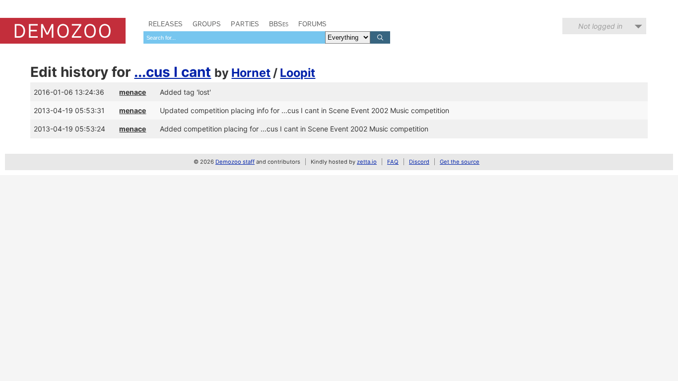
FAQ (393, 161)
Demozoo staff (235, 161)
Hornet (251, 72)
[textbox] (234, 37)
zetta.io (367, 161)
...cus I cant (172, 72)
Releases (165, 23)
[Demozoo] (63, 31)
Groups (207, 23)
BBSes (278, 23)
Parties (245, 23)
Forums (312, 23)
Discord (419, 161)
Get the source (459, 161)
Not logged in (600, 26)
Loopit (297, 72)
